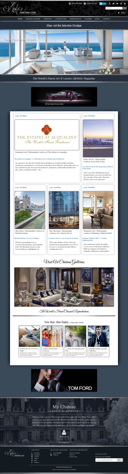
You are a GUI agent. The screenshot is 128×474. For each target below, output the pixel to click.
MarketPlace (75, 19)
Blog (35, 460)
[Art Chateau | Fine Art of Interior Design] (18, 14)
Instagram (37, 455)
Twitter (36, 458)
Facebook (37, 453)
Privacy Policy (73, 456)
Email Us (55, 455)
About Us (71, 455)
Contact (106, 19)
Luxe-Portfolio (21, 116)
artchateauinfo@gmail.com (64, 467)
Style (97, 19)
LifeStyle (48, 19)
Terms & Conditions (74, 453)
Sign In (123, 13)
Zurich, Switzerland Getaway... (50, 350)
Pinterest (36, 462)
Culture (88, 19)
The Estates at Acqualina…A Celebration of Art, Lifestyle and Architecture (39, 159)
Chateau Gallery (33, 19)
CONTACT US (91, 3)
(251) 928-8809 (76, 3)
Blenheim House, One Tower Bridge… (27, 238)
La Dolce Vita (60, 19)
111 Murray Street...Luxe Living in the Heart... (63, 238)
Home (20, 19)
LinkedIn (36, 456)
